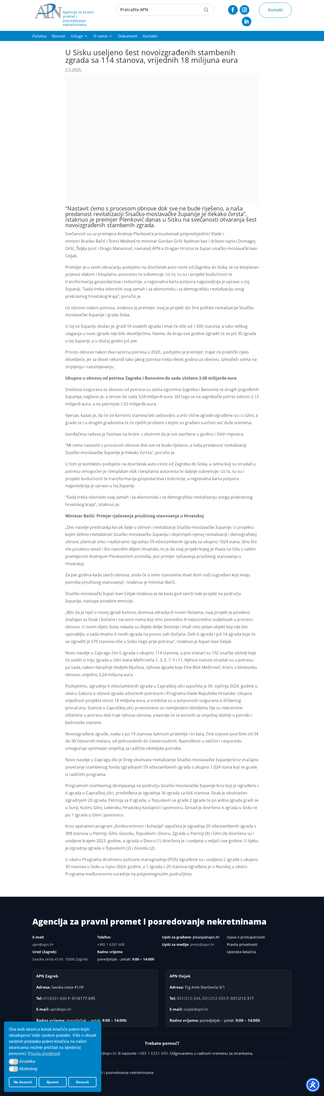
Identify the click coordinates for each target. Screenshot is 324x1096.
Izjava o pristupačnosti (246, 937)
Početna (39, 36)
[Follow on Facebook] (233, 10)
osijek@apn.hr (196, 1009)
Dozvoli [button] (82, 1082)
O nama (100, 36)
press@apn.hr (202, 944)
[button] (13, 1061)
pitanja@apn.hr (206, 937)
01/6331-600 (55, 998)
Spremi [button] (52, 1082)
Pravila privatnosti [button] (44, 1053)
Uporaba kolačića (241, 951)
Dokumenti (127, 36)
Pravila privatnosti (242, 944)
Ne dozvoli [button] (23, 1082)
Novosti (58, 36)
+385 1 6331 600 (111, 944)
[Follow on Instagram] (244, 10)
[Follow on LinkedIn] (246, 21)
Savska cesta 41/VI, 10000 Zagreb (60, 959)
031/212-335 (214, 998)
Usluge (77, 36)
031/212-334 (188, 998)
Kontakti (150, 36)
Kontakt (275, 10)
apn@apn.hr (43, 944)
